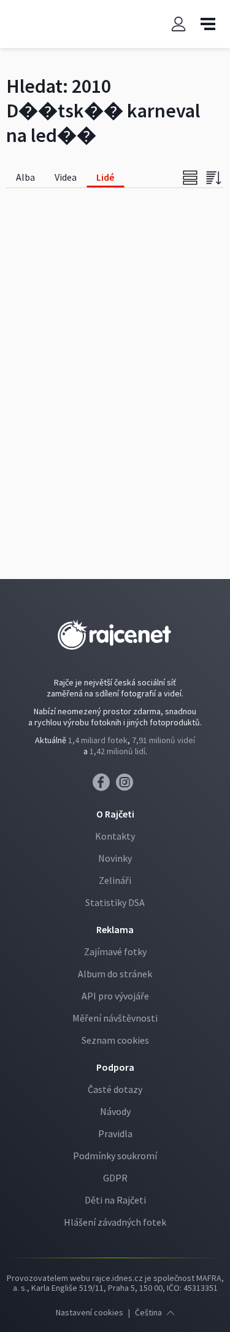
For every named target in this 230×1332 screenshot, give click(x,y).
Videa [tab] (66, 177)
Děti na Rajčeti (115, 1200)
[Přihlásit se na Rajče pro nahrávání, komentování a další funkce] (178, 24)
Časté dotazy (115, 1089)
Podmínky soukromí (115, 1155)
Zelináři (115, 880)
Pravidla (115, 1133)
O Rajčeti (115, 814)
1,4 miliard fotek (98, 740)
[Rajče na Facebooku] (104, 785)
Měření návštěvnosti (115, 1018)
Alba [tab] (25, 177)
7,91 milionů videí (163, 740)
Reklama (115, 929)
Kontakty (115, 836)
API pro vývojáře (115, 996)
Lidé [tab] (105, 177)
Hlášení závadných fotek (115, 1222)
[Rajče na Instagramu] (126, 785)
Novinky (115, 858)
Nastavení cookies (89, 1312)
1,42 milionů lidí (117, 751)
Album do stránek (115, 973)
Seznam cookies (115, 1040)
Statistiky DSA (115, 902)
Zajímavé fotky (115, 951)
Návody (115, 1111)
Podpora (115, 1067)
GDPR (115, 1178)
